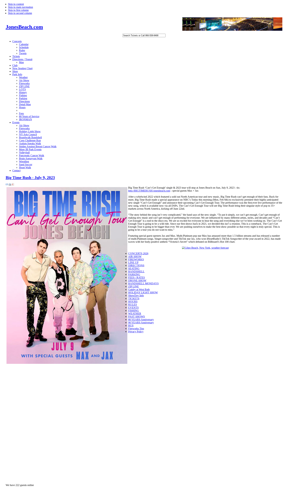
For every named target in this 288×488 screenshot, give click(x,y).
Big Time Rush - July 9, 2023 (30, 177)
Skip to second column (20, 13)
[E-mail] (7, 184)
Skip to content (16, 4)
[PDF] (13, 184)
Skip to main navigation (20, 7)
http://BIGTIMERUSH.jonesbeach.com (149, 190)
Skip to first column (18, 10)
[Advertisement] (141, 389)
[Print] (10, 184)
